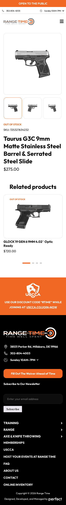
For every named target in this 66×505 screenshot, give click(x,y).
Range (9, 430)
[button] (26, 263)
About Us (11, 470)
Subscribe (12, 409)
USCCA (9, 449)
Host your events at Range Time (30, 456)
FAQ (7, 463)
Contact (11, 477)
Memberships (14, 442)
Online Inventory (18, 484)
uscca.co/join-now (41, 307)
